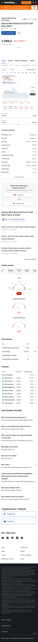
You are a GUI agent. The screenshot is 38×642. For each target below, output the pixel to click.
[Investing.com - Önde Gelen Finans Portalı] (11, 2)
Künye (22, 559)
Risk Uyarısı (4, 631)
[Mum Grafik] (3, 70)
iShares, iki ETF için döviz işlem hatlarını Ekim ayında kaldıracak (17, 237)
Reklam (22, 551)
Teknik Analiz (7, 265)
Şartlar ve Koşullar (6, 619)
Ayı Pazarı (20, 195)
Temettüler (34, 65)
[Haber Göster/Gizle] (12, 70)
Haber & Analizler (21, 61)
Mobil (3, 551)
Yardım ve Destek (25, 555)
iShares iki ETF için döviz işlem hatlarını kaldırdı (18, 227)
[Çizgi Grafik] (6, 70)
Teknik (32, 61)
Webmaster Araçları (7, 559)
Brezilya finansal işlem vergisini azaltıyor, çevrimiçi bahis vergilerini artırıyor (16, 249)
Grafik (10, 61)
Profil (11, 65)
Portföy (3, 555)
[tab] (10, 271)
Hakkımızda (23, 547)
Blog (2, 547)
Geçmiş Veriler (25, 65)
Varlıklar (17, 65)
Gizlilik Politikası (5, 625)
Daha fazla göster (19, 177)
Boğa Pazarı (20, 203)
